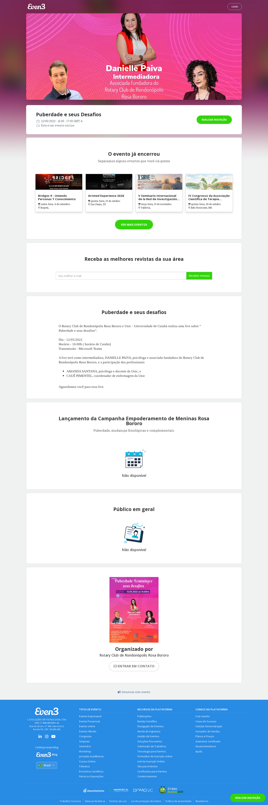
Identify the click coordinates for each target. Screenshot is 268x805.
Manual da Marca (95, 801)
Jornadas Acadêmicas (91, 756)
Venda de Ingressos (148, 731)
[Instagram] (46, 738)
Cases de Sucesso (205, 721)
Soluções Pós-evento (149, 741)
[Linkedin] (40, 738)
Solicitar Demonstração (208, 726)
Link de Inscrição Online (151, 761)
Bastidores (202, 801)
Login (235, 6)
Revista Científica (147, 721)
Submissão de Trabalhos (151, 746)
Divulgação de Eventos (150, 726)
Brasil (47, 765)
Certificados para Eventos (152, 771)
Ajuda (198, 751)
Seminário (85, 746)
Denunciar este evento (135, 692)
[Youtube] (53, 738)
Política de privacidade (178, 801)
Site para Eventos (147, 766)
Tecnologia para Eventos (151, 751)
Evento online (87, 726)
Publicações (144, 716)
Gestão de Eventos (148, 736)
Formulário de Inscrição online (154, 756)
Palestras (84, 766)
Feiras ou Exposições (91, 776)
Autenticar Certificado (208, 741)
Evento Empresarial (90, 716)
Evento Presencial (89, 721)
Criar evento (202, 716)
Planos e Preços (204, 736)
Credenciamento (147, 776)
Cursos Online (87, 761)
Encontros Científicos (91, 771)
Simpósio (84, 741)
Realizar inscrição (214, 119)
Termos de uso (118, 801)
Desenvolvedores (205, 746)
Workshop (85, 751)
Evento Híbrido (87, 731)
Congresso (85, 736)
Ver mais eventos (134, 224)
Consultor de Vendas (207, 731)
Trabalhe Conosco (70, 801)
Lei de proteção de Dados (146, 801)
